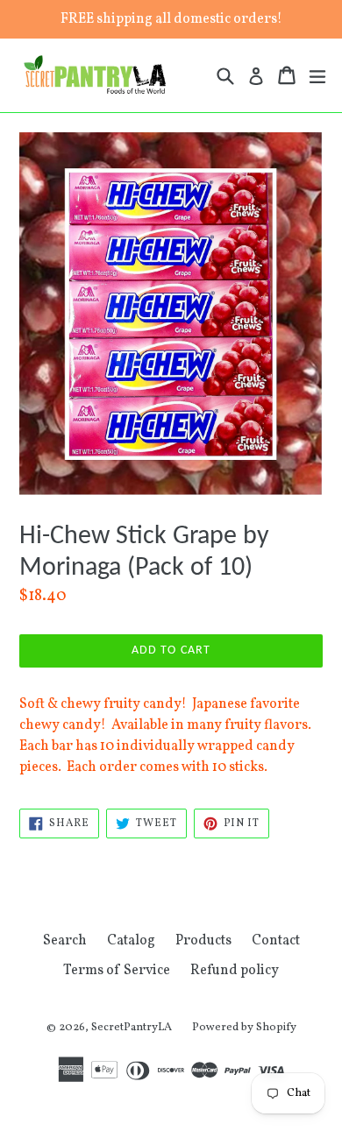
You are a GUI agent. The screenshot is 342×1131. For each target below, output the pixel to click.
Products (203, 941)
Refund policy (234, 970)
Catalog (131, 941)
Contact (276, 941)
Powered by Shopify (244, 1028)
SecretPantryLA (131, 1028)
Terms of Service (116, 970)
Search (65, 941)
